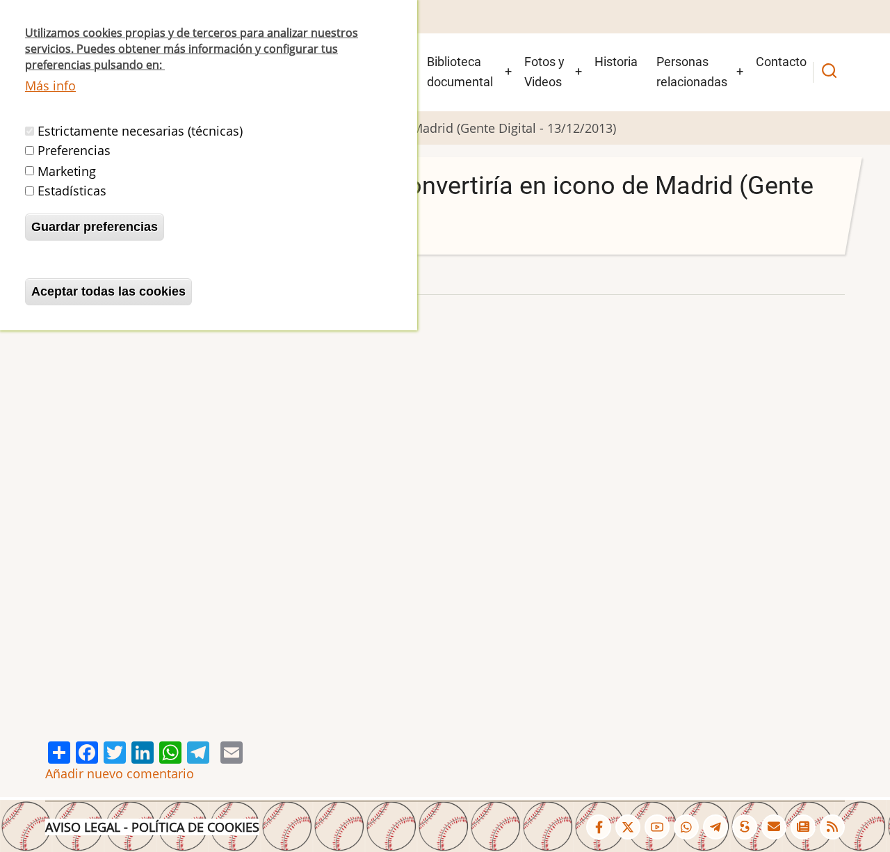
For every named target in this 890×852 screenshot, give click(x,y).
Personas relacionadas (691, 71)
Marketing (67, 170)
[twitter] (627, 826)
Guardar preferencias (94, 227)
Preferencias (74, 151)
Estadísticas (72, 190)
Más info (50, 85)
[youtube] (657, 826)
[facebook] (598, 826)
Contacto (781, 61)
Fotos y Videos (544, 71)
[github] (686, 826)
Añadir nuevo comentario (119, 773)
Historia (616, 61)
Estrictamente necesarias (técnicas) (140, 130)
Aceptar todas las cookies (108, 291)
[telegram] (715, 826)
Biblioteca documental (460, 71)
